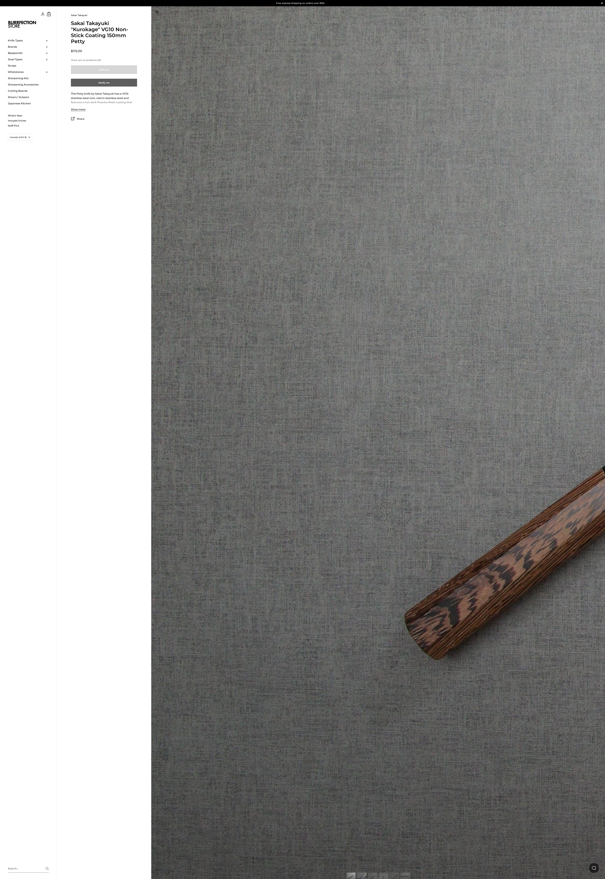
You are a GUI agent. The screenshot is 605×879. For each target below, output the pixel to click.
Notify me (104, 82)
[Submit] (47, 868)
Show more (78, 109)
